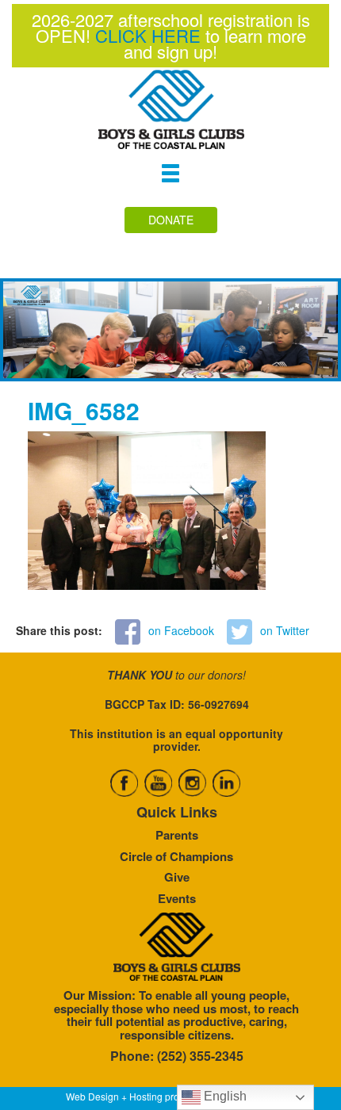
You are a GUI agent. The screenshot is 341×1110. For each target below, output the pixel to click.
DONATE (170, 220)
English (224, 1096)
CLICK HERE (148, 35)
